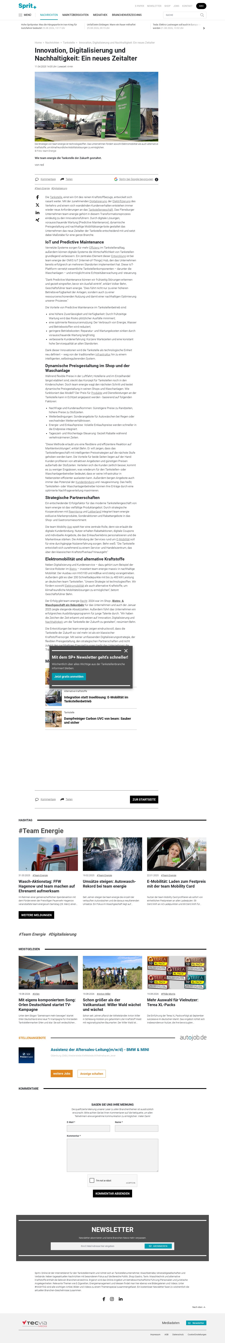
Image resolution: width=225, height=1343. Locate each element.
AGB (166, 1334)
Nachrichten (49, 15)
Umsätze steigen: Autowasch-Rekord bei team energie (109, 884)
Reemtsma (75, 511)
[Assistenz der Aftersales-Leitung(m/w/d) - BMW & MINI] (26, 1055)
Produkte (96, 393)
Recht (83, 601)
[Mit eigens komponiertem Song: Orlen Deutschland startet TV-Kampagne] (48, 972)
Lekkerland (94, 511)
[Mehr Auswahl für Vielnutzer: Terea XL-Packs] (176, 972)
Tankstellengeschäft (100, 209)
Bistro (73, 568)
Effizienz (94, 247)
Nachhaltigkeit (54, 621)
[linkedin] (121, 1298)
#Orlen (36, 994)
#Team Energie (41, 831)
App (69, 526)
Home (38, 42)
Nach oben (197, 1307)
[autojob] (193, 1037)
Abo (201, 6)
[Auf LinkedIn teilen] (37, 212)
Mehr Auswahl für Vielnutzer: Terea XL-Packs (172, 1002)
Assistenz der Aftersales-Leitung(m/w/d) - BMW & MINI (100, 1049)
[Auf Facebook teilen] (37, 197)
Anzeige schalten (91, 1073)
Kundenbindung (85, 482)
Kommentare (48, 179)
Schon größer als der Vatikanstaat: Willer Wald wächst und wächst (112, 1005)
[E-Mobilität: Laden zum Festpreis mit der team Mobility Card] (176, 854)
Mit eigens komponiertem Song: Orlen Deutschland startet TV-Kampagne (47, 1005)
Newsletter (154, 6)
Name (118, 1122)
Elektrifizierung (121, 201)
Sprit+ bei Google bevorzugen (136, 179)
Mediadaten (171, 1323)
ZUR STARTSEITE (144, 799)
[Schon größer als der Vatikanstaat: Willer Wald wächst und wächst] (112, 972)
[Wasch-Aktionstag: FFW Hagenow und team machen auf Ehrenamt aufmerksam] (48, 854)
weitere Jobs (61, 1073)
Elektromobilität (74, 585)
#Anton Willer (104, 994)
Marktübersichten (75, 15)
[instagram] (112, 1298)
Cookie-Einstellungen (197, 1334)
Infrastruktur (103, 354)
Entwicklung (118, 256)
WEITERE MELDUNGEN (36, 915)
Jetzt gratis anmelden (69, 676)
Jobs (176, 6)
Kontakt (187, 6)
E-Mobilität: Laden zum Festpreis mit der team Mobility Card (176, 884)
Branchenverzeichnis (127, 15)
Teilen (69, 179)
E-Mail (70, 1122)
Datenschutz (178, 1334)
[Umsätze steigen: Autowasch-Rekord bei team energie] (112, 854)
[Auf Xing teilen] (37, 220)
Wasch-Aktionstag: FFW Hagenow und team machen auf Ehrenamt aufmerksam (47, 886)
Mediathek (100, 15)
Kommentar (73, 1136)
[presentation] (203, 28)
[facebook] (104, 1298)
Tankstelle (69, 42)
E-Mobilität (123, 539)
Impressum (155, 1334)
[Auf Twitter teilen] (37, 205)
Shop (167, 6)
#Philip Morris (168, 994)
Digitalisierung (98, 201)
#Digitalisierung (62, 934)
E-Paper (139, 6)
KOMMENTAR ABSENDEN (113, 1193)
